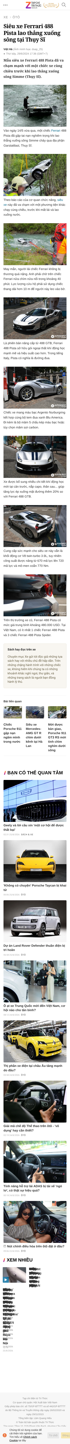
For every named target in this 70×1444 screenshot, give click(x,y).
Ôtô (16, 17)
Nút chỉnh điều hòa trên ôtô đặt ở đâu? (35, 1246)
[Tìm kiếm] (64, 5)
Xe (6, 17)
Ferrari (55, 130)
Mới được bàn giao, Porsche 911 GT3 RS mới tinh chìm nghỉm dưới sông (57, 737)
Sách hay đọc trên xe (22, 649)
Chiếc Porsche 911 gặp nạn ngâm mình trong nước (13, 733)
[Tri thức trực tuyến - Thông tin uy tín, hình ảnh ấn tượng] (42, 5)
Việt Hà (8, 49)
